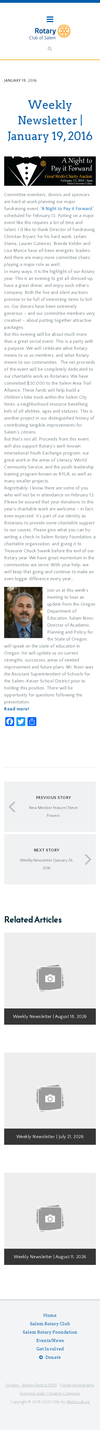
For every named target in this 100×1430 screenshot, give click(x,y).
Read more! (16, 709)
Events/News (50, 1340)
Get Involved (50, 1349)
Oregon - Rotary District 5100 (31, 1385)
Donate (53, 1357)
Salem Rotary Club (50, 1323)
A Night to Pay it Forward (67, 208)
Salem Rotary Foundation (50, 1332)
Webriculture (78, 1402)
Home (50, 1315)
